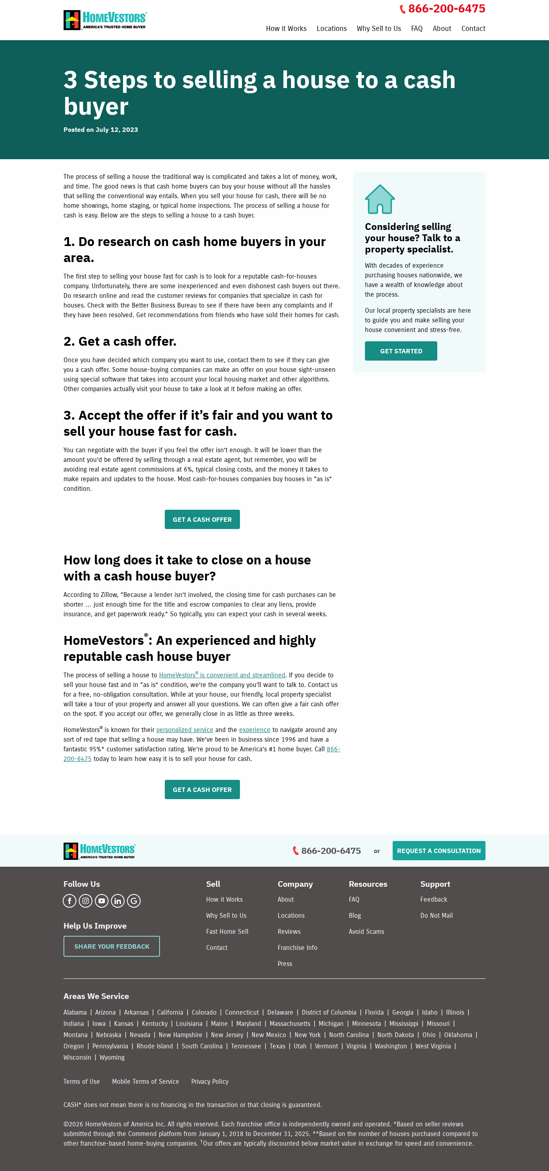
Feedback (433, 899)
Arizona (105, 1012)
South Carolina (202, 1046)
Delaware (280, 1012)
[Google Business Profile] (134, 901)
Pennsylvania (110, 1046)
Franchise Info (298, 948)
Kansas (123, 1023)
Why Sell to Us (379, 29)
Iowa (99, 1023)
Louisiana (189, 1023)
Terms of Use (82, 1081)
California (170, 1012)
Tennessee (246, 1046)
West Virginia (433, 1046)
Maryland (248, 1023)
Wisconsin (77, 1057)
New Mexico (269, 1035)
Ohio (429, 1035)
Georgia (403, 1012)
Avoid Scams (366, 931)
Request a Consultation (439, 851)
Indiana (74, 1023)
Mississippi (403, 1023)
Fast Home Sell (227, 931)
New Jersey (227, 1035)
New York (308, 1035)
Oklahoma (458, 1035)
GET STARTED (401, 351)
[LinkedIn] (118, 901)
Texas (277, 1046)
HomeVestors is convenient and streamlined (222, 675)
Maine (219, 1023)
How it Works (286, 29)
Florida (374, 1012)
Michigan (331, 1023)
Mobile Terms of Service (145, 1081)
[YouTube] (102, 901)
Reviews (289, 931)
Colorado (204, 1012)
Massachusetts (290, 1023)
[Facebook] (70, 901)
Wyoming (112, 1057)
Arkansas (136, 1012)
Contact (473, 29)
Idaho (430, 1012)
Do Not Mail (436, 915)
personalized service (184, 730)
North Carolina (349, 1035)
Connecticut (242, 1012)
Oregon (74, 1046)
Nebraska (108, 1035)
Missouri (438, 1023)
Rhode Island (155, 1046)
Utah (300, 1046)
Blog (355, 915)
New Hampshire (181, 1035)
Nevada (140, 1035)
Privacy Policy (209, 1081)
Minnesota (366, 1023)
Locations (332, 29)
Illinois (455, 1012)
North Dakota (395, 1035)
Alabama (75, 1012)
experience (254, 730)
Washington (391, 1046)
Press (285, 964)
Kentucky (155, 1023)
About (442, 29)
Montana (76, 1035)
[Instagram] (86, 901)
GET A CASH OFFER (202, 519)
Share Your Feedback (112, 946)
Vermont (326, 1046)
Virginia (356, 1046)
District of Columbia (329, 1012)
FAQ (417, 29)
